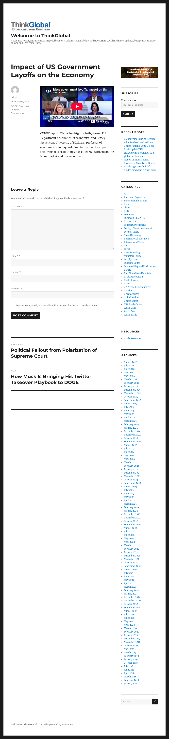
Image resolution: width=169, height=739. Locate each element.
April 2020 (129, 624)
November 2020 (132, 600)
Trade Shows (131, 280)
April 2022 (129, 542)
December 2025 (132, 389)
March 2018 (130, 676)
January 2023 (131, 510)
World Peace (130, 311)
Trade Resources (132, 338)
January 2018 (130, 683)
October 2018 (131, 662)
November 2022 (132, 517)
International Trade (134, 242)
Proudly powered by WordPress (56, 724)
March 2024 (130, 462)
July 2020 (129, 614)
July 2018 (128, 666)
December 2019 (132, 638)
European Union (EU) (135, 218)
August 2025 (130, 403)
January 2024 (131, 469)
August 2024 (130, 445)
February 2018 (131, 680)
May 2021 (129, 580)
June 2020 (129, 618)
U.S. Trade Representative (137, 287)
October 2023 (131, 479)
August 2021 (130, 569)
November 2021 (132, 559)
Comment (18, 206)
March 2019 (130, 652)
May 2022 (129, 538)
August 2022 (130, 528)
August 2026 (130, 362)
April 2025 (129, 417)
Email (16, 272)
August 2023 (130, 486)
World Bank (130, 307)
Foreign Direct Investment (138, 228)
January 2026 (131, 386)
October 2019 (131, 645)
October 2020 (131, 604)
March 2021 (130, 586)
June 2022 (129, 535)
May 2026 (129, 372)
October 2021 (131, 562)
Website (16, 288)
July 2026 (129, 365)
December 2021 (132, 555)
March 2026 (130, 379)
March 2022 (130, 545)
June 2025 (129, 410)
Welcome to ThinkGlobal (40, 35)
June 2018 (129, 669)
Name (15, 256)
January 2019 (131, 659)
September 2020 (132, 607)
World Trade (130, 314)
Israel (127, 249)
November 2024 (132, 434)
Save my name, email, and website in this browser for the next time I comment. (56, 305)
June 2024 (129, 452)
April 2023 (129, 500)
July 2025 (129, 407)
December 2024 (132, 431)
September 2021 (132, 566)
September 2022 (132, 524)
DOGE (14, 106)
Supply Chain (131, 259)
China (127, 207)
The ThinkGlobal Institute (137, 273)
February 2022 (131, 548)
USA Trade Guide (133, 304)
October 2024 (131, 438)
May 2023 (129, 497)
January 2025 (131, 427)
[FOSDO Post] (139, 72)
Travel (127, 283)
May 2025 (129, 414)
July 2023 (129, 490)
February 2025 (131, 424)
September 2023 (132, 483)
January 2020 (131, 635)
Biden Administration (135, 200)
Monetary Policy (132, 256)
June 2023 (129, 493)
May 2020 (129, 621)
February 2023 (131, 507)
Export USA (130, 221)
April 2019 (129, 649)
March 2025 (130, 421)
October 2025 (131, 396)
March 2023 (130, 503)
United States (131, 301)
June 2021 (129, 576)
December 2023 (132, 472)
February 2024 (131, 465)
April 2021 (129, 583)
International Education (136, 238)
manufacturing (132, 252)
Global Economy (132, 235)
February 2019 (131, 656)
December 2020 (132, 597)
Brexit (127, 204)
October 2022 (131, 521)
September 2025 (132, 400)
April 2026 (129, 376)
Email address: (129, 100)
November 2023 (132, 476)
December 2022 (132, 514)
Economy (24, 106)
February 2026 (131, 383)
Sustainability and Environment (140, 266)
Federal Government (135, 225)
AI (125, 193)
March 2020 (130, 628)
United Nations (132, 297)
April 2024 (129, 459)
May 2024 (129, 455)
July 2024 (129, 448)
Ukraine (128, 290)
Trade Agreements (133, 276)
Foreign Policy (131, 231)
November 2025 (132, 393)
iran (126, 245)
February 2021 (131, 590)
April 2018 (129, 673)
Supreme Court (132, 263)
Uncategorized (131, 294)
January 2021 (130, 593)
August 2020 (130, 611)
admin (14, 97)
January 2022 (131, 552)
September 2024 (132, 441)
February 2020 (131, 631)
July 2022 (129, 531)
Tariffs (127, 269)
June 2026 (129, 369)
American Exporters (134, 197)
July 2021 (128, 573)
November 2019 (132, 642)
